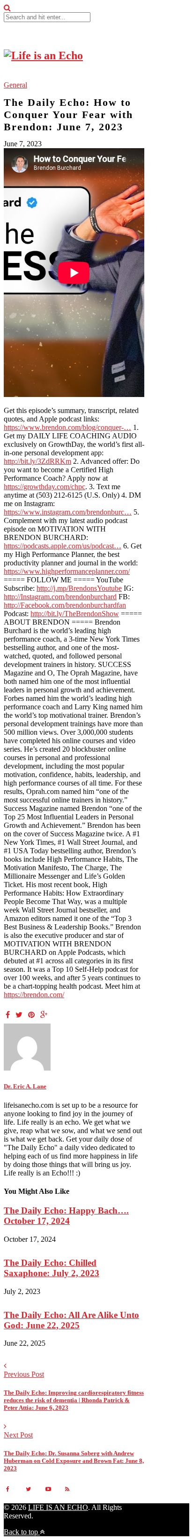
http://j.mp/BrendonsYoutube (79, 588)
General (15, 85)
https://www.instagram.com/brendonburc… (68, 512)
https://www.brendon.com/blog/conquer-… (67, 427)
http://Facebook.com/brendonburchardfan (65, 605)
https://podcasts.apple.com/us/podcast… (62, 546)
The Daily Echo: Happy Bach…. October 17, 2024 (66, 1216)
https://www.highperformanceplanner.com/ (67, 571)
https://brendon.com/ (34, 995)
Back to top (22, 1532)
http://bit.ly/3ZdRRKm (37, 461)
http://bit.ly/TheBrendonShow (74, 614)
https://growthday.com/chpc (44, 487)
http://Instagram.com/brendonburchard (60, 597)
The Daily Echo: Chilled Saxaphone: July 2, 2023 (51, 1268)
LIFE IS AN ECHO (58, 1507)
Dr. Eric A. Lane (25, 1086)
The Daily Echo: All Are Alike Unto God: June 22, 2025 (71, 1320)
